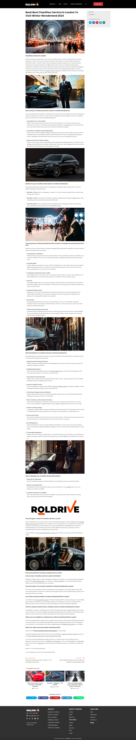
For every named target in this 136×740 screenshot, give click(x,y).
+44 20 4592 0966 (33, 713)
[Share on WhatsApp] (103, 22)
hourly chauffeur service (42, 600)
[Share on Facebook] (93, 22)
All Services (93, 714)
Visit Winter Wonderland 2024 (48, 652)
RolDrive (49, 641)
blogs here (41, 643)
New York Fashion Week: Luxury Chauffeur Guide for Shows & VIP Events (75, 684)
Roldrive (67, 738)
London (71, 712)
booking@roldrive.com (33, 715)
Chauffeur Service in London (34, 652)
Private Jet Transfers (54, 728)
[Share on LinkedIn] (100, 22)
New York (71, 717)
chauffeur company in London (69, 634)
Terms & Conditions (32, 722)
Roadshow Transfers (53, 712)
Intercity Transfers (53, 714)
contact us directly (59, 581)
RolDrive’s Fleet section (69, 624)
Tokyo (70, 733)
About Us (92, 717)
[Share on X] (90, 22)
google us (57, 641)
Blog (90, 12)
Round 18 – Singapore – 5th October (55, 684)
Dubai (70, 714)
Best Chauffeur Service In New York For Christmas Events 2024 (44, 636)
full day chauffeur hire (55, 371)
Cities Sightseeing (53, 725)
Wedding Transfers (53, 720)
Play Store (72, 641)
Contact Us (93, 720)
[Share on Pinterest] (97, 22)
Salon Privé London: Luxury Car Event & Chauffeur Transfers (35, 684)
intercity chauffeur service (60, 386)
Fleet (91, 712)
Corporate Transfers (53, 722)
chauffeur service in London (52, 70)
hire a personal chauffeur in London (46, 533)
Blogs (92, 722)
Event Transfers (52, 717)
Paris (70, 730)
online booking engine (38, 581)
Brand (90, 14)
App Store (81, 641)
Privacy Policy (30, 724)
